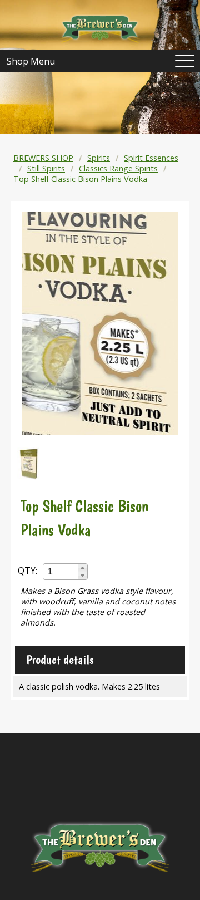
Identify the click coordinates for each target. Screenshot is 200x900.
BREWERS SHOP (43, 158)
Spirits (98, 158)
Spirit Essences (151, 158)
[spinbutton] (61, 571)
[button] (82, 568)
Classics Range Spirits (118, 168)
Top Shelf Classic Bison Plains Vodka (80, 179)
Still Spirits (46, 168)
